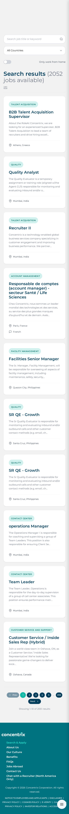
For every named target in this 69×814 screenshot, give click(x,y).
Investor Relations (36, 806)
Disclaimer (56, 798)
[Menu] (61, 804)
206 (59, 695)
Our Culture (14, 752)
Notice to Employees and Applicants (26, 798)
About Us (12, 747)
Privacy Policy (11, 802)
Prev (15, 695)
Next (32, 701)
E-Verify (46, 802)
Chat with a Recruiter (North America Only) (31, 777)
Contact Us (13, 771)
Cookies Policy (30, 802)
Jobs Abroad (14, 766)
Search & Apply (16, 742)
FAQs (9, 761)
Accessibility (56, 806)
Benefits (11, 756)
